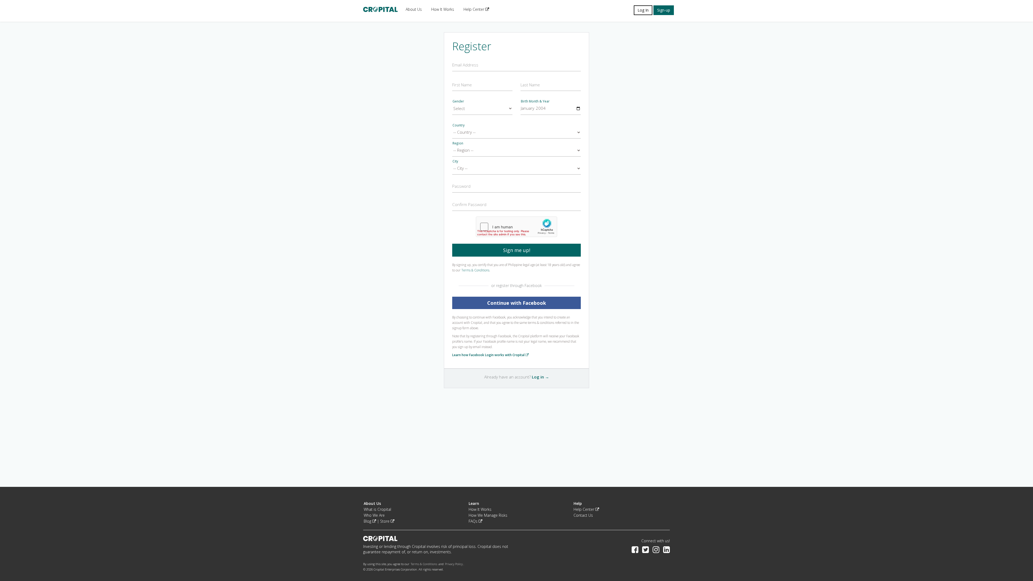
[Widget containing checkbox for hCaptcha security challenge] (516, 227)
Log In (643, 10)
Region (457, 143)
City (455, 161)
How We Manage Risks (488, 515)
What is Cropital (377, 509)
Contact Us (583, 515)
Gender (458, 101)
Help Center (474, 9)
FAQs (474, 521)
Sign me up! (516, 250)
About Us (414, 9)
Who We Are (374, 515)
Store (385, 521)
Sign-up (663, 10)
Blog (368, 521)
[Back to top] (1021, 563)
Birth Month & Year (535, 101)
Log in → (540, 377)
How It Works (442, 9)
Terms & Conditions (475, 270)
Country (458, 125)
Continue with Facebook (516, 303)
